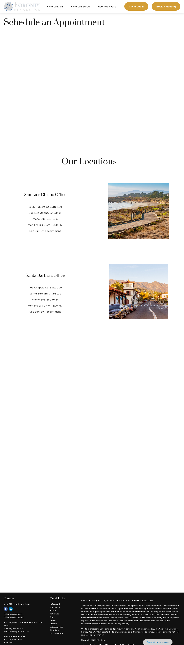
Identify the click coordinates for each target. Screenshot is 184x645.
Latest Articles (56, 627)
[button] (55, 6)
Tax (51, 617)
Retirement (55, 604)
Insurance (54, 613)
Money (53, 620)
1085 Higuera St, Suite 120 (45, 206)
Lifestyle (53, 623)
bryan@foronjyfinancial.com (17, 604)
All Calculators (56, 633)
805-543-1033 (50, 218)
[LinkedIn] (11, 609)
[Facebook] (6, 609)
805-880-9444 (50, 299)
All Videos (54, 630)
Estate (53, 610)
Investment (55, 607)
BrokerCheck (147, 600)
